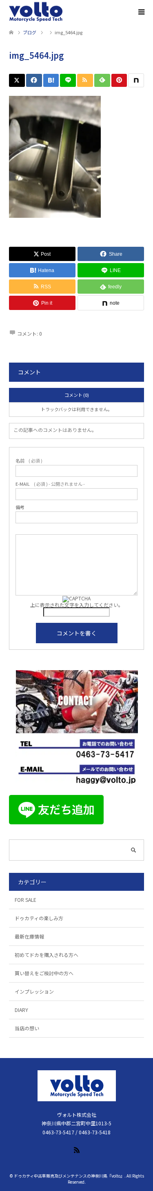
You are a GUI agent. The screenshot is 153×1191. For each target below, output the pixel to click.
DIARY (21, 1009)
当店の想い (27, 1028)
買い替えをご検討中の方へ (44, 973)
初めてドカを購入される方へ (46, 954)
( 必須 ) (29, 460)
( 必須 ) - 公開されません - (50, 484)
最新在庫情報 (29, 936)
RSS (76, 1149)
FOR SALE (25, 899)
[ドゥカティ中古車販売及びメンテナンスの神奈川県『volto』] (36, 12)
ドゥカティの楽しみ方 (39, 917)
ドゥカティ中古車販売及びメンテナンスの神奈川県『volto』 (69, 1176)
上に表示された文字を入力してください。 (76, 604)
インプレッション (34, 991)
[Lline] (68, 80)
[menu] (141, 12)
